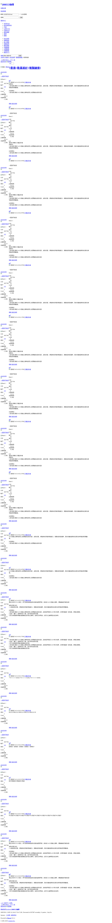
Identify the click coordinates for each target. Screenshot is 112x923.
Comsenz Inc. (11, 921)
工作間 (8, 915)
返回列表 (3, 61)
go (10, 63)
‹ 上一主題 (4, 903)
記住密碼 (24, 14)
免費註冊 (3, 8)
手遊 (5, 27)
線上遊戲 (6, 42)
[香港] (13, 67)
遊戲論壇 (6, 40)
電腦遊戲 (6, 47)
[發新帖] (8, 61)
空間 (7, 30)
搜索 (2, 55)
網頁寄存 (13, 915)
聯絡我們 (3, 909)
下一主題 (10, 903)
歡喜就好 (22, 67)
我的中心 (3, 20)
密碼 (2, 17)
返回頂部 (14, 103)
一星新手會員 (5, 76)
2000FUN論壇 (5, 57)
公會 (7, 28)
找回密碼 (3, 11)
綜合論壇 (8, 25)
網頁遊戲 (6, 32)
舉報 (10, 103)
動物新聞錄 (19, 57)
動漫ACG (6, 52)
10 (8, 60)
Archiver (8, 909)
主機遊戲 (6, 49)
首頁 (7, 23)
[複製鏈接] (34, 67)
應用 (5, 34)
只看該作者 (27, 82)
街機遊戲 (6, 50)
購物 (5, 35)
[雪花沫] (1, 67)
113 (5, 86)
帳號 (2, 14)
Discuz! (9, 918)
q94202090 (4, 72)
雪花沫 (8, 67)
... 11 (10, 60)
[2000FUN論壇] (7, 4)
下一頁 (13, 60)
